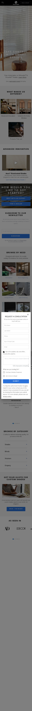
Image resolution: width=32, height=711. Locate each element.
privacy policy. (7, 396)
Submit (16, 381)
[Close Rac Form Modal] (28, 314)
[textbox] (16, 360)
